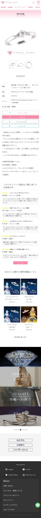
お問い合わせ (8, 486)
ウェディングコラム (10, 505)
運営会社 (6, 481)
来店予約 (22, 117)
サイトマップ (8, 500)
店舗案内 (20, 445)
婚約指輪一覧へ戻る (20, 337)
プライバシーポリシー (11, 495)
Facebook (27, 469)
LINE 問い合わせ (13, 475)
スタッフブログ (8, 509)
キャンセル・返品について (12, 490)
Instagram (10, 469)
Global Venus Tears (30, 475)
